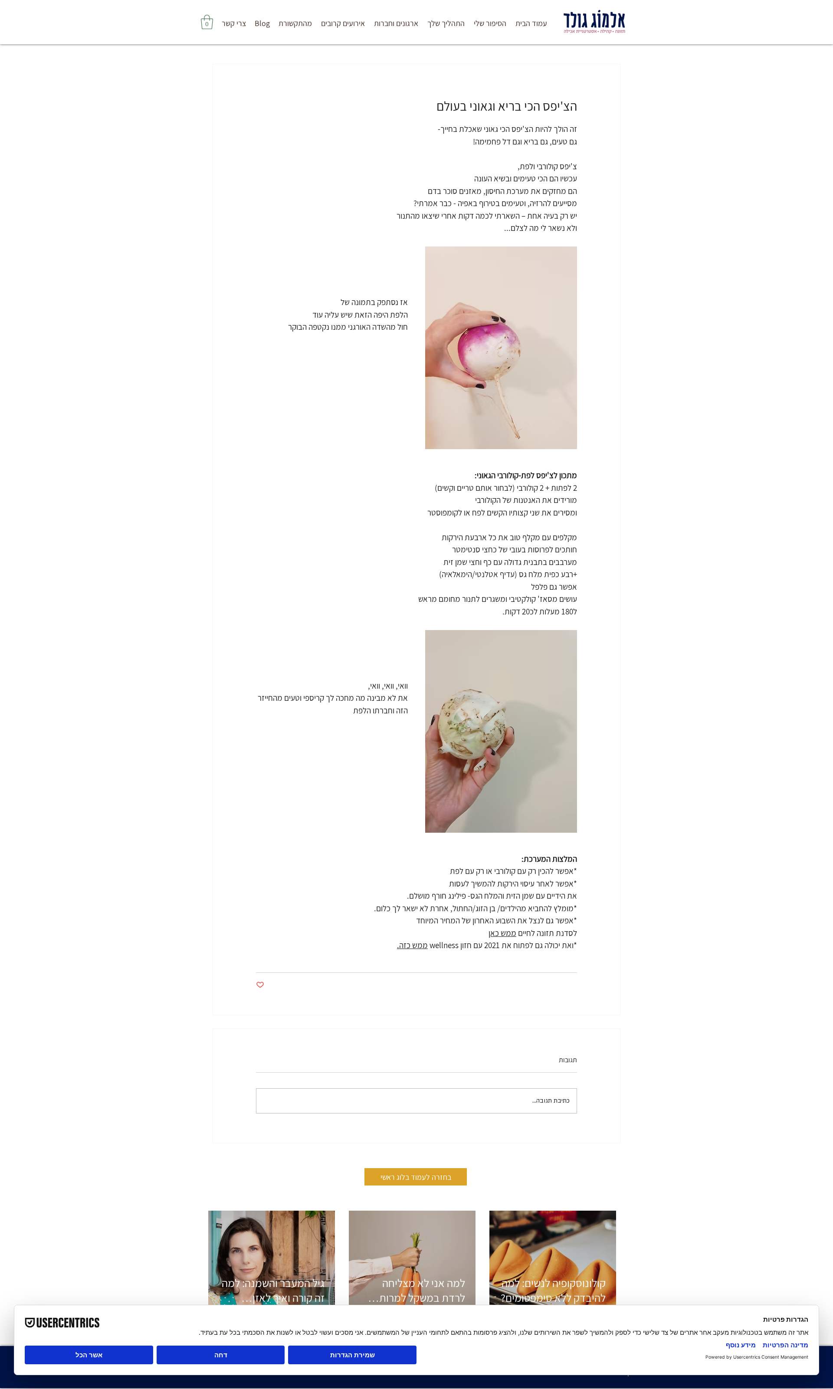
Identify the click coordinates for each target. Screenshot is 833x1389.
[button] (446, 23)
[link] (207, 22)
